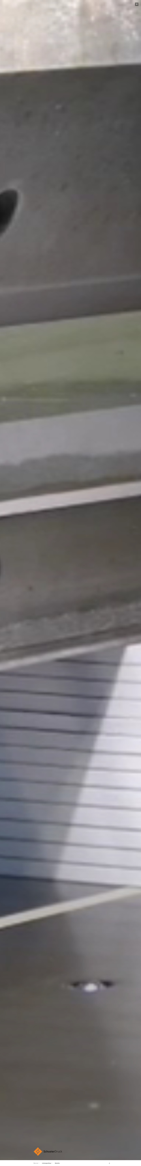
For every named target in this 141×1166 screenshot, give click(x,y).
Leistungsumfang (46, 1163)
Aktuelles (57, 1163)
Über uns (35, 1163)
